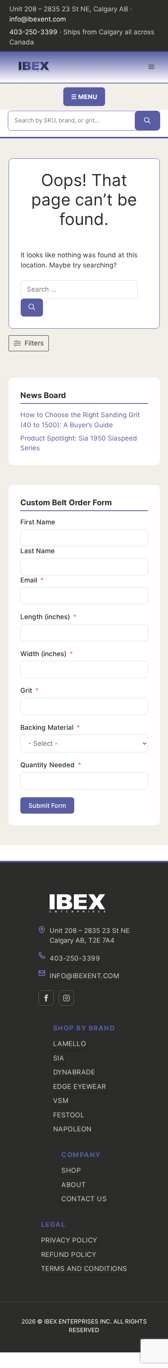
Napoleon (72, 1129)
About (73, 1185)
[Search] (147, 120)
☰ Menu (84, 97)
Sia (58, 1058)
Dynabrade (74, 1072)
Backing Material (46, 727)
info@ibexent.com (37, 19)
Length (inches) (45, 617)
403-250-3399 (33, 32)
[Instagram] (66, 998)
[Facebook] (46, 998)
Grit (26, 690)
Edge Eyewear (79, 1086)
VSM (61, 1100)
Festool (69, 1115)
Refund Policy (69, 1254)
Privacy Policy (69, 1240)
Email (28, 580)
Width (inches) (43, 654)
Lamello (69, 1044)
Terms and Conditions (84, 1268)
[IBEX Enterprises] (34, 67)
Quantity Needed (47, 765)
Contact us (84, 1199)
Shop (71, 1170)
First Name (37, 522)
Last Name (37, 551)
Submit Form (47, 805)
